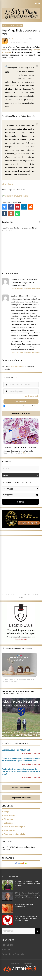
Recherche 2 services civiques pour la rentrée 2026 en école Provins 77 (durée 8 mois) (21, 771)
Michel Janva (16, 39)
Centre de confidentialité (14, 834)
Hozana (21, 597)
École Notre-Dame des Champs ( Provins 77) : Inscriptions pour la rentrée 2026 (21, 759)
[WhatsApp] (17, 213)
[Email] (11, 213)
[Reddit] (30, 207)
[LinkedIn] (24, 207)
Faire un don (9, 815)
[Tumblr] (4, 213)
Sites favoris (9, 830)
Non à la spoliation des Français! (20, 447)
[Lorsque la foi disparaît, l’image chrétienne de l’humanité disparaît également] (7, 889)
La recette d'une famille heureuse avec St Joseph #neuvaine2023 (20, 594)
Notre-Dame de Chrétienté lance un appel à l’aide (20, 228)
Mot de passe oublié (31, 396)
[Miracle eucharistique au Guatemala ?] (7, 912)
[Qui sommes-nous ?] (16, 864)
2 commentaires (14, 42)
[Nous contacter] (19, 864)
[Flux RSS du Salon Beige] (23, 864)
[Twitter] (4, 207)
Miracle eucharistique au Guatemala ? (24, 906)
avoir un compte (17, 366)
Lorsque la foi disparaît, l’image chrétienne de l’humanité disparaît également (27, 883)
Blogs (6, 812)
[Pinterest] (17, 207)
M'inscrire (35, 406)
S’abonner (8, 819)
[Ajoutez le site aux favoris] (21, 864)
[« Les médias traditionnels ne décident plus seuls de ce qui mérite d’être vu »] (7, 924)
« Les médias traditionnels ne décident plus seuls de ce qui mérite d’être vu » (26, 918)
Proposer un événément (21, 798)
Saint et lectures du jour (14, 827)
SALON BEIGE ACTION (21, 413)
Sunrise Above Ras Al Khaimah (16, 750)
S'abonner (6, 949)
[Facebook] (11, 207)
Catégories (8, 823)
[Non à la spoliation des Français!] (21, 444)
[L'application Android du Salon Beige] (26, 864)
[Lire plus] (26, 453)
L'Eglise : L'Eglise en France (12, 25)
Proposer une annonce (21, 787)
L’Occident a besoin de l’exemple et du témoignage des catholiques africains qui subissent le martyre (27, 895)
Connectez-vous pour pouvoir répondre (25, 288)
